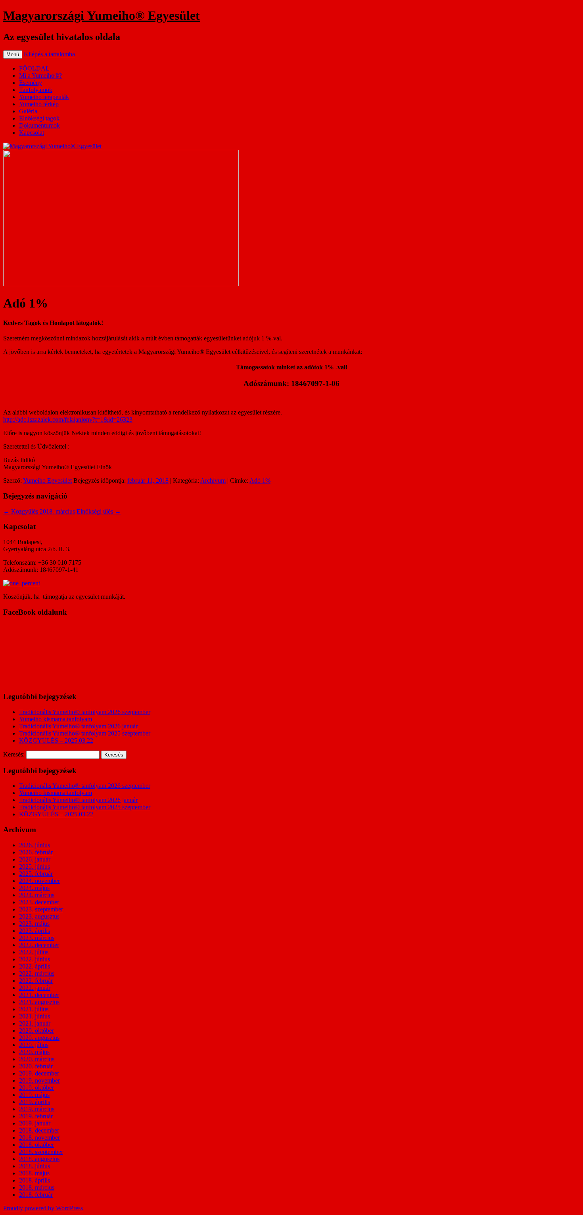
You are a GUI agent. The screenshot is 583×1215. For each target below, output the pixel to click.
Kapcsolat (31, 132)
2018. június (34, 1166)
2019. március (36, 1109)
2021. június (34, 1016)
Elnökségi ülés (99, 511)
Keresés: (14, 754)
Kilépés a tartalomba (49, 54)
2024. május (34, 888)
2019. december (39, 1073)
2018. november (39, 1137)
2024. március (36, 895)
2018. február (36, 1194)
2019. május (34, 1094)
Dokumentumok (39, 125)
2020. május (34, 1052)
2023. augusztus (39, 916)
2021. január (34, 1023)
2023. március (36, 937)
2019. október (36, 1087)
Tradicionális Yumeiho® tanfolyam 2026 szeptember (84, 712)
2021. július (33, 1009)
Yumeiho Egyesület (47, 480)
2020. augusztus (39, 1037)
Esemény (30, 82)
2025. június (34, 866)
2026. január (34, 859)
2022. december (39, 945)
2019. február (36, 1116)
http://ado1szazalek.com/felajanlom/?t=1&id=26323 (67, 419)
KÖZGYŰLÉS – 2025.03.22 (56, 740)
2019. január (34, 1123)
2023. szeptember (41, 909)
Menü (12, 54)
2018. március (36, 1187)
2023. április (34, 930)
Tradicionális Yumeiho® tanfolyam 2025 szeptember (84, 733)
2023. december (39, 902)
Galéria (28, 111)
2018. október (36, 1144)
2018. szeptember (41, 1151)
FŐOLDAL (34, 68)
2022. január (34, 987)
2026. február (36, 852)
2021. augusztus (39, 1002)
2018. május (34, 1173)
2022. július (33, 952)
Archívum (213, 480)
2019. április (34, 1101)
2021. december (39, 994)
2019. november (39, 1080)
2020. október (36, 1030)
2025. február (36, 873)
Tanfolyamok (35, 89)
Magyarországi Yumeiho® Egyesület (101, 15)
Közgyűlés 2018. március (39, 511)
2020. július (33, 1044)
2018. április (34, 1180)
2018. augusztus (39, 1159)
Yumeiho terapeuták (44, 97)
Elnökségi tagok (39, 118)
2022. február (36, 980)
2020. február (36, 1066)
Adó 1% (259, 480)
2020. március (36, 1059)
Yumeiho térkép (39, 104)
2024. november (39, 880)
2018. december (39, 1130)
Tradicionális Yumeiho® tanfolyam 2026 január (78, 726)
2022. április (34, 966)
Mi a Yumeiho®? (40, 75)
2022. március (36, 973)
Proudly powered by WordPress (43, 1208)
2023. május (34, 923)
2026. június (34, 845)
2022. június (34, 959)
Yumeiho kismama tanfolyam (55, 719)
